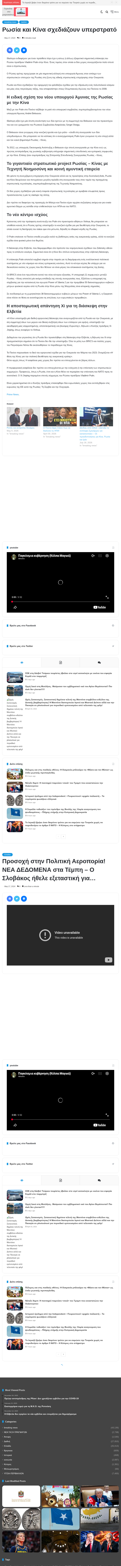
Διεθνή (24, 22)
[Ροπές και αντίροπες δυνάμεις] (23, 416)
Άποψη (7, 1437)
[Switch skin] (101, 13)
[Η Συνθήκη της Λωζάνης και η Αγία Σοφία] (60, 1542)
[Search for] (106, 13)
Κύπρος (7, 1464)
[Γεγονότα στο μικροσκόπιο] (15, 11)
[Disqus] (60, 498)
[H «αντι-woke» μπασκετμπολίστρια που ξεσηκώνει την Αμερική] (21, 1542)
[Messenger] (24, 50)
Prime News (13, 394)
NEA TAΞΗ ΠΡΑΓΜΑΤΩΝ (15, 1432)
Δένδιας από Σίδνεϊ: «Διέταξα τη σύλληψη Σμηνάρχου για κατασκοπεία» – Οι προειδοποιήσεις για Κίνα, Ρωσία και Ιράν (95, 434)
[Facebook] (10, 50)
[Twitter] (17, 50)
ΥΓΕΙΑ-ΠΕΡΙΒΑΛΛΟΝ (14, 1473)
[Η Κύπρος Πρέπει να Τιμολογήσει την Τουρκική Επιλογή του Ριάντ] (100, 1519)
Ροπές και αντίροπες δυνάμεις (21, 428)
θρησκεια (8, 1450)
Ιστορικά (8, 1455)
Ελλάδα (7, 1446)
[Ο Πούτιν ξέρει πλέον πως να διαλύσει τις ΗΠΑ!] (60, 416)
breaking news (10, 22)
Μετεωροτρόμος (11, 1469)
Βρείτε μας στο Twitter (21, 646)
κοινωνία (8, 1460)
